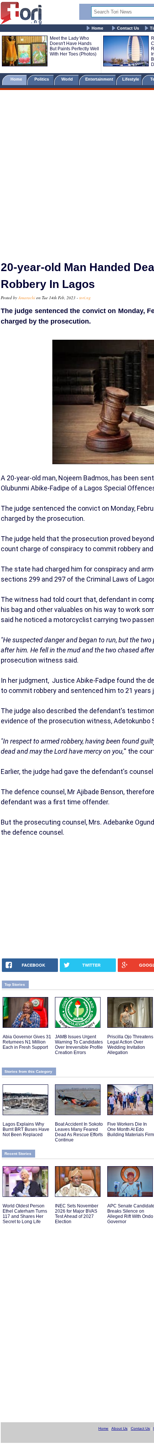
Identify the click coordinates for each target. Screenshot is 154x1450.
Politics (42, 79)
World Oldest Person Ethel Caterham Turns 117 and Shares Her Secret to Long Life (25, 1213)
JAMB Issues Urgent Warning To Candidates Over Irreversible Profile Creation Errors (79, 1044)
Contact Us (128, 28)
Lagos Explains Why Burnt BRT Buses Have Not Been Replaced (26, 1129)
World (68, 79)
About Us (119, 1428)
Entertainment (99, 79)
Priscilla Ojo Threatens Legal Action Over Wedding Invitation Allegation (130, 1044)
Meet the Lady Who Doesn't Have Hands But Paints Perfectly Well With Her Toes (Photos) (74, 46)
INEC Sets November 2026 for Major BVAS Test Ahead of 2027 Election (76, 1213)
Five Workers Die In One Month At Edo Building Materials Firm (130, 1129)
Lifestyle (130, 79)
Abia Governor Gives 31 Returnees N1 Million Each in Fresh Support (27, 1042)
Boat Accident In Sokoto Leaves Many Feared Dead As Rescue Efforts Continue (79, 1132)
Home (97, 28)
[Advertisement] (77, 172)
